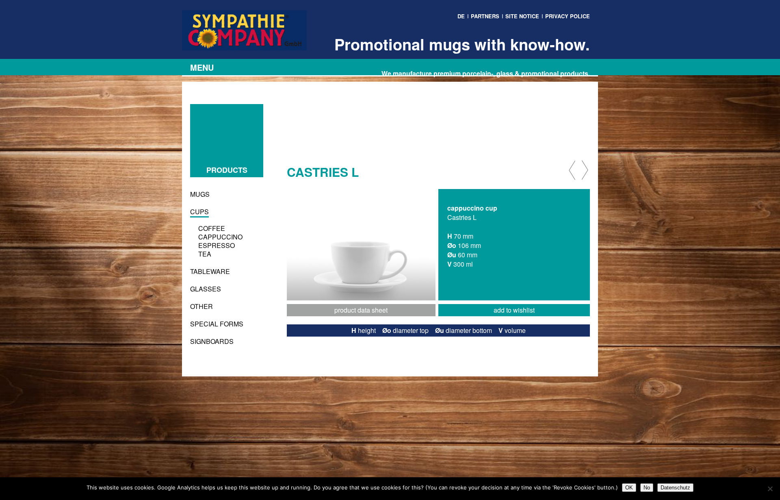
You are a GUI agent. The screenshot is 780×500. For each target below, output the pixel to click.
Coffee (211, 228)
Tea (204, 254)
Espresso (216, 245)
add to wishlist (514, 310)
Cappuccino (220, 236)
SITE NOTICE (522, 16)
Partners (485, 16)
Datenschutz (675, 488)
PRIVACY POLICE (567, 16)
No (647, 488)
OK (629, 488)
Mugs (200, 194)
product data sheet (361, 310)
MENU (202, 67)
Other (201, 306)
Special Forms (216, 323)
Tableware (210, 271)
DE (461, 16)
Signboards (212, 341)
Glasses (205, 288)
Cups (199, 211)
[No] (770, 489)
